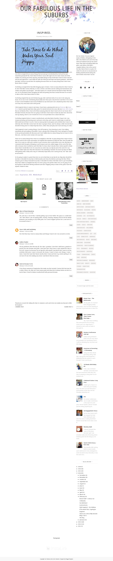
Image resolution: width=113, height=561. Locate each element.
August (82, 484)
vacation (92, 272)
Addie (78, 201)
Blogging (87, 209)
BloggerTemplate (69, 559)
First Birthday (92, 218)
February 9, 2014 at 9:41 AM (26, 266)
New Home (80, 242)
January (82, 520)
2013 (79, 522)
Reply (71, 225)
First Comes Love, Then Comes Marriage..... (89, 316)
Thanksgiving (86, 254)
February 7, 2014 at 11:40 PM (26, 244)
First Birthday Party (83, 221)
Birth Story (80, 206)
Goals (83, 224)
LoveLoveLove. (83, 505)
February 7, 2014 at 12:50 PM (26, 213)
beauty (87, 263)
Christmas (90, 212)
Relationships (81, 251)
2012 (79, 524)
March (81, 494)
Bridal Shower (81, 212)
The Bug (81, 517)
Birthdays (80, 209)
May (81, 490)
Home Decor (87, 230)
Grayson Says (81, 227)
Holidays (79, 230)
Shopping (89, 251)
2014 (79, 473)
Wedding (83, 257)
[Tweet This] (62, 171)
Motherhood (37, 175)
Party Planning (89, 245)
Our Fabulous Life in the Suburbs (56, 11)
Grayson (89, 224)
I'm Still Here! (83, 503)
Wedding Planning (82, 260)
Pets (78, 248)
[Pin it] (71, 171)
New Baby (93, 239)
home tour (86, 266)
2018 (79, 466)
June (81, 488)
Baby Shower (86, 203)
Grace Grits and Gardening (27, 229)
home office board (67, 109)
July (81, 486)
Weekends (92, 260)
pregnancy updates (82, 272)
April (81, 492)
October (82, 479)
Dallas (79, 218)
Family (84, 218)
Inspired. (82, 511)
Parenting (80, 245)
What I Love (80, 263)
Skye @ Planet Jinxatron (26, 211)
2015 (79, 471)
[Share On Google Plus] (68, 171)
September (83, 481)
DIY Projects (90, 215)
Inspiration (24, 175)
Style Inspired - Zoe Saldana (87, 507)
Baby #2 (79, 203)
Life (30, 175)
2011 (79, 526)
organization (81, 269)
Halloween (90, 227)
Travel (93, 254)
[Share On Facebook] (65, 171)
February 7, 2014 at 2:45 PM (26, 231)
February (82, 496)
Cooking (79, 215)
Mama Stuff (84, 236)
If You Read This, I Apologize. (87, 509)
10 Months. (82, 501)
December (82, 475)
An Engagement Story (90, 411)
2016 (79, 469)
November (83, 477)
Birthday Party (90, 206)
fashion (93, 263)
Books (93, 209)
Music (88, 239)
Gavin (78, 224)
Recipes (91, 248)
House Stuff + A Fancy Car (86, 498)
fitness (79, 266)
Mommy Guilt (88, 427)
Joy (91, 233)
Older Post (68, 306)
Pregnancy (84, 248)
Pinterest (62, 107)
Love (78, 236)
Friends (93, 221)
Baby (91, 201)
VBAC (78, 257)
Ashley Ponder (23, 242)
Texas (78, 254)
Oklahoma (87, 242)
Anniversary (85, 201)
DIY (84, 215)
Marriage (92, 236)
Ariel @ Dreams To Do (26, 264)
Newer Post (20, 306)
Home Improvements (83, 233)
